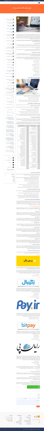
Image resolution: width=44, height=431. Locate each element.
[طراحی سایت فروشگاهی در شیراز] (13, 151)
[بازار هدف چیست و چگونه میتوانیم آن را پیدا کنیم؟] (13, 73)
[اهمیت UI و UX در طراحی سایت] (13, 50)
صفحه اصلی (32, 2)
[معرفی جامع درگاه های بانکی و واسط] (13, 56)
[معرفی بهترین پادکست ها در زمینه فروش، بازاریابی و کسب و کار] (13, 139)
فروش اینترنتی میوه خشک (9, 85)
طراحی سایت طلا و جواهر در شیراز (9, 107)
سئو (22, 2)
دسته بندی (13, 166)
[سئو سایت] (13, 156)
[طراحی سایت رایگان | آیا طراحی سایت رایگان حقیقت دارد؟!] (13, 79)
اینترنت (14, 169)
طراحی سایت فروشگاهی (10, 158)
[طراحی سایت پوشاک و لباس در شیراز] (13, 104)
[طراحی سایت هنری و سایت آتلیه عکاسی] (13, 98)
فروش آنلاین (13, 168)
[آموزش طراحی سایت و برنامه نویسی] (13, 161)
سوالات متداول (20, 420)
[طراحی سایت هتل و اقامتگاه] (13, 115)
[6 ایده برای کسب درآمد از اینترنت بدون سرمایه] (13, 76)
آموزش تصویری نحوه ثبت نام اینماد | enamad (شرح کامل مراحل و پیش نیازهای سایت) (9, 48)
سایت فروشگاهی (29, 2)
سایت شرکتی (25, 2)
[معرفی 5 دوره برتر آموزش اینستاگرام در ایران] (13, 67)
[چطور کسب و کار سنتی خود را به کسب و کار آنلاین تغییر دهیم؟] (13, 59)
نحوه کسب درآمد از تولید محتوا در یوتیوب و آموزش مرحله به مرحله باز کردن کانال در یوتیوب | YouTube (10, 89)
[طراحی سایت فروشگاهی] (13, 158)
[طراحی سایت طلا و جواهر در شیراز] (13, 107)
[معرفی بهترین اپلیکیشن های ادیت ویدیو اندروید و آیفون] (13, 136)
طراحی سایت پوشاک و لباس (9, 64)
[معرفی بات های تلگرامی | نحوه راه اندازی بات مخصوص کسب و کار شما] (13, 123)
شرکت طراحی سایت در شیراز (28, 421)
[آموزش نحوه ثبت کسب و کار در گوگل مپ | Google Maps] (13, 130)
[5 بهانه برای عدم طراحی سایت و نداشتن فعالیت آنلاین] (13, 28)
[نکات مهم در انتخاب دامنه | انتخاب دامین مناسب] (13, 43)
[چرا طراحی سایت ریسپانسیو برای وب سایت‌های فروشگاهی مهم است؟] (13, 53)
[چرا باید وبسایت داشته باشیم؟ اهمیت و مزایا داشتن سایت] (13, 22)
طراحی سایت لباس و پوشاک (19, 421)
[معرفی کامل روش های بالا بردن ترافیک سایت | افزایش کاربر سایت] (13, 70)
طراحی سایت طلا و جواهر (9, 62)
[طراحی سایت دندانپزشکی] (13, 109)
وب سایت (14, 171)
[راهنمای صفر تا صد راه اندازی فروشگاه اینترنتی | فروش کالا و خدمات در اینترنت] (13, 126)
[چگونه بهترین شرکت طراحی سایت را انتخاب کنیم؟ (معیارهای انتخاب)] (13, 34)
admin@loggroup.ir (9, 420)
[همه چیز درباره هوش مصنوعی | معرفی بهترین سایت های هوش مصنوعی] (13, 120)
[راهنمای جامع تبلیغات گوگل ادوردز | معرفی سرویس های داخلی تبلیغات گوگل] (13, 133)
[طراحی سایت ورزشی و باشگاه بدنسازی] (13, 112)
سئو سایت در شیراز (10, 154)
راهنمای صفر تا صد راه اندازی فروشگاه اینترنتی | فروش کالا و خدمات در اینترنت (10, 127)
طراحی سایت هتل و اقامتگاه (9, 115)
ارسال (38, 406)
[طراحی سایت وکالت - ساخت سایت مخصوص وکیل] (13, 95)
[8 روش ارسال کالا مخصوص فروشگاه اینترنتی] (13, 82)
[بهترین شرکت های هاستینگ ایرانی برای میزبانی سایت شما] (13, 25)
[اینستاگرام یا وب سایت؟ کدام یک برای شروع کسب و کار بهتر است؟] (13, 19)
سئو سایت (11, 156)
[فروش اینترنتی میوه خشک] (13, 85)
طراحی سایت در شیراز (10, 149)
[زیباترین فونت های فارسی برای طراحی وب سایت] (13, 143)
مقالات (21, 2)
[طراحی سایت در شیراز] (13, 149)
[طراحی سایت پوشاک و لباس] (13, 64)
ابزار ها (14, 170)
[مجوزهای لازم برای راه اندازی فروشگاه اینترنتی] (13, 37)
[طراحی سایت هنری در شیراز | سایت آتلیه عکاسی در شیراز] (13, 101)
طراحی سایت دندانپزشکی (9, 109)
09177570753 (35, 0)
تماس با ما (10, 0)
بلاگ (26, 9)
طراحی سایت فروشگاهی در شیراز (9, 151)
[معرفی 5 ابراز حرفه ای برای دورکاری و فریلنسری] (13, 31)
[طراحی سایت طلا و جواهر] (13, 62)
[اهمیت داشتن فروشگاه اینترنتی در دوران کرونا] (13, 40)
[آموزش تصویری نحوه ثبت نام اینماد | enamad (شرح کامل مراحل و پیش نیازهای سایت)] (13, 47)
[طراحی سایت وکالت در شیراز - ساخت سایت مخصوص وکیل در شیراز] (13, 91)
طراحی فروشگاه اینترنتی (6, 0)
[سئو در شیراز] (13, 154)
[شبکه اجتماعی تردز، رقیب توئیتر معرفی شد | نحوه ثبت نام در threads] (13, 117)
